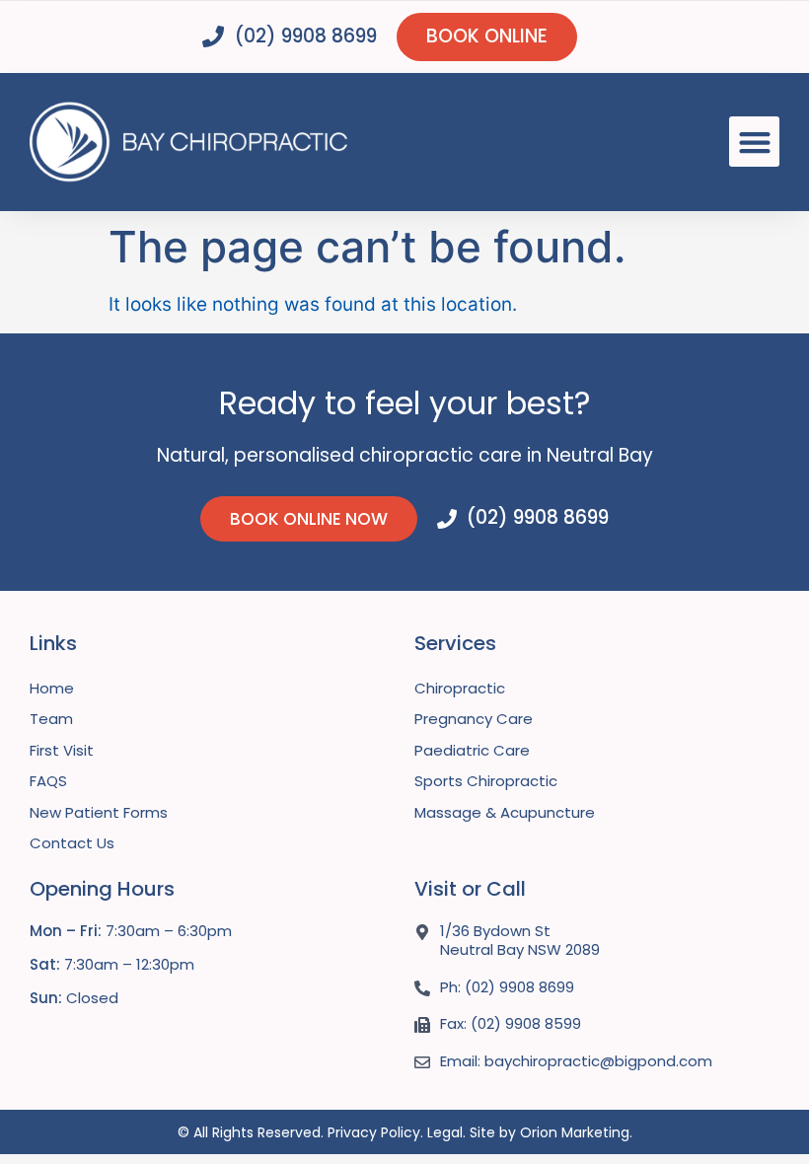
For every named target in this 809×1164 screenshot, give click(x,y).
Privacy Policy (374, 1132)
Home (52, 688)
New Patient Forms (99, 812)
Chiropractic (459, 688)
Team (51, 718)
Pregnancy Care (473, 718)
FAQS (48, 780)
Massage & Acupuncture (504, 812)
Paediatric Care (472, 750)
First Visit (62, 750)
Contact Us (72, 843)
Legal (445, 1132)
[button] (754, 141)
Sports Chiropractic (485, 780)
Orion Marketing (574, 1132)
